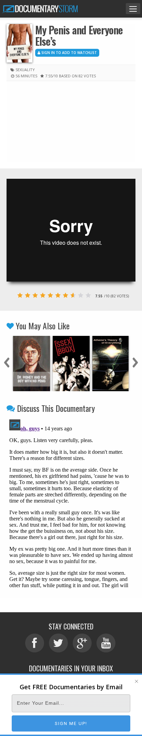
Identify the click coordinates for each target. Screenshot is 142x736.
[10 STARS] (88, 295)
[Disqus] (71, 503)
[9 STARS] (80, 295)
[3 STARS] (35, 295)
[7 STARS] (65, 295)
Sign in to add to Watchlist (68, 52)
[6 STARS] (57, 295)
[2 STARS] (27, 295)
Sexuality (25, 69)
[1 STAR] (20, 295)
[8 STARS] (73, 295)
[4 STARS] (42, 295)
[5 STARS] (50, 295)
